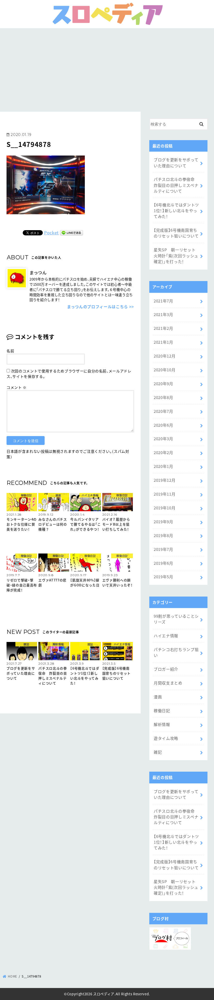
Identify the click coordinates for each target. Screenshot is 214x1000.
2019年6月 (163, 563)
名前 (10, 350)
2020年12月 (164, 356)
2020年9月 (163, 383)
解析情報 (162, 724)
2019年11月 (164, 494)
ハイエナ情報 (166, 635)
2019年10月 (164, 507)
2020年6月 (163, 425)
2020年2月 (163, 452)
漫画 (158, 696)
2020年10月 (164, 369)
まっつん (38, 272)
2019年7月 (163, 549)
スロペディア (103, 993)
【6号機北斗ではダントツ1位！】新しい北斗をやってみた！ (176, 210)
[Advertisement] (107, 67)
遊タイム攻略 (166, 738)
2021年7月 (163, 300)
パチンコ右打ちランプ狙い (176, 652)
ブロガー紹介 (166, 669)
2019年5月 (163, 576)
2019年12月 (164, 480)
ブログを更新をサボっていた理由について (176, 162)
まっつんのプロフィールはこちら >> (100, 306)
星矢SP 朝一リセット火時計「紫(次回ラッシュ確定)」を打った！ (176, 255)
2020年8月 (163, 397)
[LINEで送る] (71, 232)
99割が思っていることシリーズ (176, 618)
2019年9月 (163, 521)
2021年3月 (163, 314)
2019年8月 (163, 535)
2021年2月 (163, 328)
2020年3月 (163, 438)
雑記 (158, 752)
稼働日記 (162, 710)
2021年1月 (163, 342)
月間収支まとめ (168, 683)
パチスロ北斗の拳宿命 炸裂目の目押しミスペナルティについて (176, 184)
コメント (17, 387)
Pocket (51, 232)
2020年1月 (163, 466)
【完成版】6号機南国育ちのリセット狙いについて (176, 233)
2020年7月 (163, 411)
